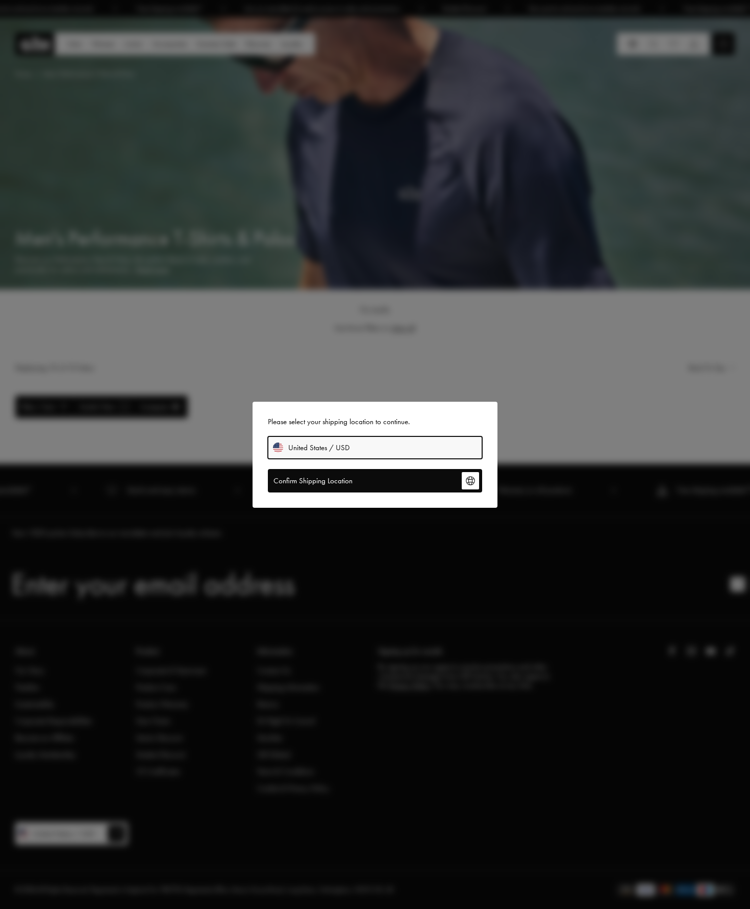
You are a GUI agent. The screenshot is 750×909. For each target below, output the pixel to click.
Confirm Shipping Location (313, 481)
